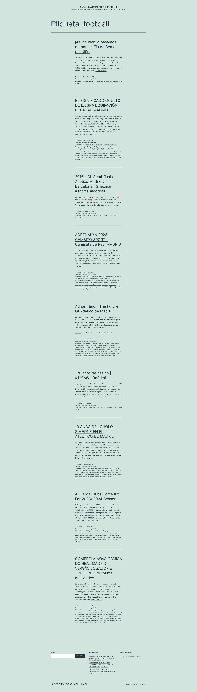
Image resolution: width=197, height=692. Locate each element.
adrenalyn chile (96, 276)
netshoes (82, 618)
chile (106, 278)
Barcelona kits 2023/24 (82, 533)
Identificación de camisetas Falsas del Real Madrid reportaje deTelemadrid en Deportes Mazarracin (101, 658)
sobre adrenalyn (87, 287)
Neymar (115, 215)
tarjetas (111, 287)
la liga (110, 153)
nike (92, 353)
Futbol (120, 81)
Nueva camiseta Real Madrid (108, 537)
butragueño (112, 610)
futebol (82, 616)
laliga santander (104, 474)
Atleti (86, 81)
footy (107, 349)
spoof (102, 355)
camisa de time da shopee (87, 612)
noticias (94, 155)
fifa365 (117, 280)
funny (111, 349)
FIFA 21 (113, 149)
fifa (109, 149)
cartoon (101, 345)
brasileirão (105, 610)
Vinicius (112, 157)
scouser (85, 355)
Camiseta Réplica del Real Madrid (99, 662)
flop (98, 349)
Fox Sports (93, 151)
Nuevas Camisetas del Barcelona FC (98, 7)
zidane (103, 622)
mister (119, 474)
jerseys (105, 153)
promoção (87, 620)
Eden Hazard (85, 149)
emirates (108, 614)
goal (116, 151)
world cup (112, 355)
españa (91, 149)
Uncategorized (91, 79)
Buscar (53, 652)
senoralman (78, 287)
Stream (95, 157)
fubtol (90, 282)
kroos (105, 616)
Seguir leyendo (101, 71)
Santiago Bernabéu (109, 620)
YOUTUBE (118, 157)
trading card (87, 289)
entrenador (87, 472)
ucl (80, 217)
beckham (92, 610)
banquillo (112, 468)
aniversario (94, 468)
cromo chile (102, 280)
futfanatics (88, 616)
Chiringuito (90, 147)
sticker (106, 287)
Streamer (100, 157)
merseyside (82, 353)
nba (80, 285)
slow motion (98, 476)
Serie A (77, 157)
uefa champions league (81, 622)
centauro (104, 612)
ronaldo (101, 620)
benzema (92, 144)
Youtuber (77, 159)
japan (82, 351)
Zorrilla (109, 476)
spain (98, 355)
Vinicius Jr (98, 622)
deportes (77, 149)
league (94, 351)
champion (104, 470)
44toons (111, 343)
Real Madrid (110, 155)
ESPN (95, 149)
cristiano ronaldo (113, 147)
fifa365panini (79, 282)
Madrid (114, 153)
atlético (91, 81)
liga (111, 474)
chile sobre (111, 278)
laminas (112, 282)
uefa (119, 620)
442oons (106, 343)
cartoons (107, 345)
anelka (81, 345)
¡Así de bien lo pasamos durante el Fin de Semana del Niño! (97, 47)
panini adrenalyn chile (94, 285)
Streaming (106, 157)
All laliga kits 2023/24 (101, 531)
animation (86, 345)
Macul (76, 285)
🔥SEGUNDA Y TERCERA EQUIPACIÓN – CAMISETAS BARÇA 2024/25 (102, 665)
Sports (90, 157)
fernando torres (92, 349)
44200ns (100, 343)
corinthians (118, 612)
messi (110, 215)
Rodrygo (117, 155)
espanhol (118, 614)
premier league (102, 155)
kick (86, 351)
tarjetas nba (117, 287)
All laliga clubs (89, 531)
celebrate (98, 470)
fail (86, 349)
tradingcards (95, 289)
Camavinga (106, 144)
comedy (103, 347)
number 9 (97, 353)
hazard (90, 153)
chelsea (98, 347)
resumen (92, 476)
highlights (96, 153)
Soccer (77, 83)
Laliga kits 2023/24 (80, 537)
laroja (117, 282)
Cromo (97, 280)
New (86, 155)
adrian (77, 345)
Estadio (100, 149)
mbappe (77, 155)
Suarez (77, 217)
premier (108, 353)
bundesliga (99, 144)
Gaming (112, 151)
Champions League (80, 147)
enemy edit (88, 215)
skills (81, 157)
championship (91, 347)
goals (118, 349)
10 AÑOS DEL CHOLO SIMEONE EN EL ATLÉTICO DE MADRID (94, 431)
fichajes (105, 149)
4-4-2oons (94, 343)
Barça (117, 468)
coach (110, 470)
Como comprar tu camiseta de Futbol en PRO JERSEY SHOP (102, 672)
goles (116, 472)
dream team (101, 614)
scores (80, 355)
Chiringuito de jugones (100, 147)
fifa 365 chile (111, 280)
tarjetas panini (79, 289)
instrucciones (92, 474)
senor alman (112, 285)
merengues (115, 616)
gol (119, 151)
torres (106, 355)
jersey (101, 153)
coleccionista (79, 280)
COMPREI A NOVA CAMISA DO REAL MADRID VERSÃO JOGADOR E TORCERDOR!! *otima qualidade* (98, 568)
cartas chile (89, 278)
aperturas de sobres (107, 276)
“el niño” (87, 343)
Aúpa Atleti (109, 81)
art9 (84, 278)
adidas (87, 144)
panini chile (105, 285)
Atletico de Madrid (99, 81)
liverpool (99, 351)
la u (108, 282)
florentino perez (79, 151)
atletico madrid (112, 531)
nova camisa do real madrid (97, 618)
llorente (105, 351)
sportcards (100, 287)
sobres (94, 287)
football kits (101, 535)
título (104, 476)
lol (108, 351)
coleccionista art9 (88, 280)
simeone (90, 355)
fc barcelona (95, 472)
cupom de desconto (91, 614)
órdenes (77, 476)
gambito (95, 282)
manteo (115, 474)
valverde (91, 622)
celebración (91, 470)
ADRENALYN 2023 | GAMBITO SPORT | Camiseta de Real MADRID (98, 239)
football (115, 81)
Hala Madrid (84, 153)
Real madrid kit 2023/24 (110, 539)
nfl (82, 285)
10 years (87, 468)
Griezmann (105, 215)
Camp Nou (78, 470)
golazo (112, 472)
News (90, 155)
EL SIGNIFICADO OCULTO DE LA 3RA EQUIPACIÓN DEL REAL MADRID (97, 105)
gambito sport (102, 282)
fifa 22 (118, 149)
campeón (84, 470)
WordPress (142, 684)
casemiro (98, 612)
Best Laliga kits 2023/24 (96, 533)
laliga (98, 474)
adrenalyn (88, 276)
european (77, 349)
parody (103, 353)
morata (89, 353)
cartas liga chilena (98, 278)
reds (76, 355)
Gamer (108, 151)
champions (113, 144)
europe (118, 347)
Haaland (77, 153)
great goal (78, 474)
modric (82, 155)
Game (103, 151)
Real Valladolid (84, 476)
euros (82, 349)
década (114, 470)
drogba (108, 347)
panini (86, 285)
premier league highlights (87, 539)
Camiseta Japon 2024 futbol (98, 669)
